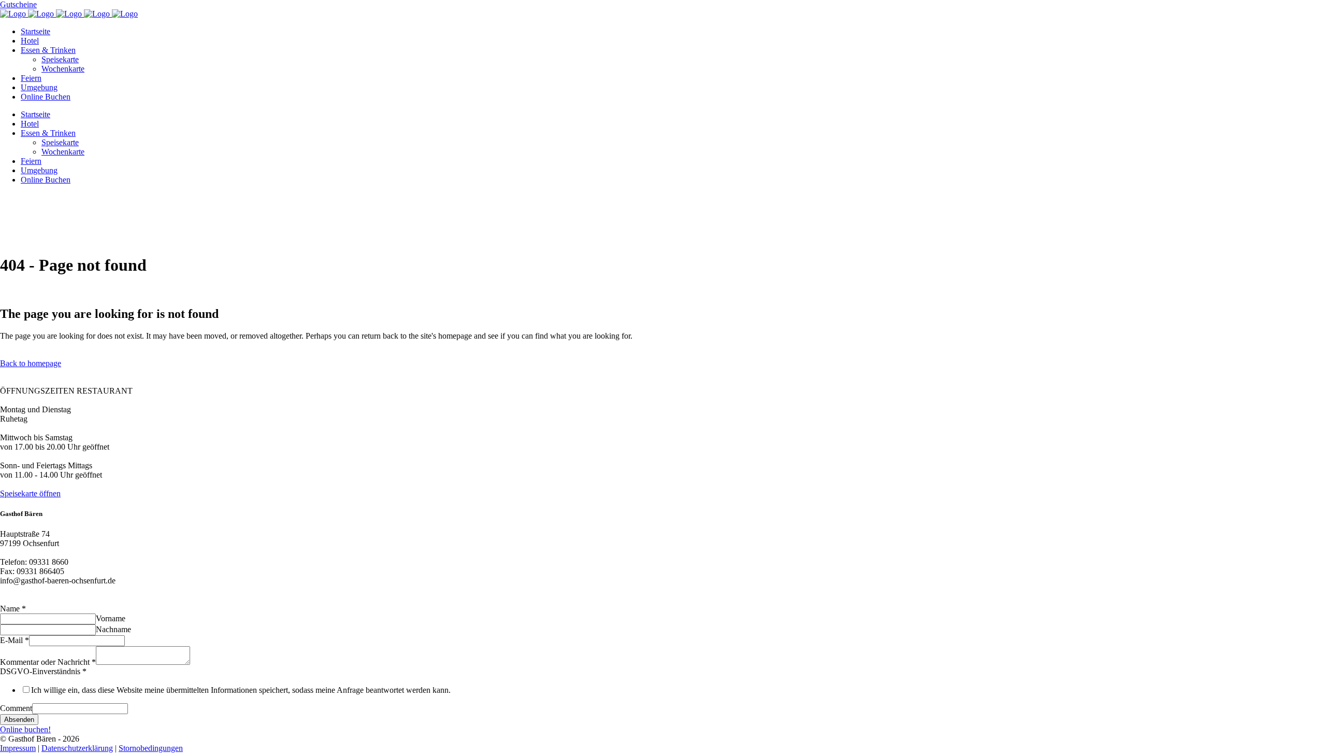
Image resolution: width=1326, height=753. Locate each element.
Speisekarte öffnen (30, 493)
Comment (16, 708)
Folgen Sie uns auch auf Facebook (56, 599)
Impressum (18, 748)
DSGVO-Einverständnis (43, 671)
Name (13, 608)
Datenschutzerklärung (77, 748)
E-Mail (14, 640)
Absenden (19, 719)
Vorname (110, 618)
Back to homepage (30, 363)
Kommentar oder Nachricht (48, 662)
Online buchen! (25, 729)
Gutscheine (18, 4)
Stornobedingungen (151, 748)
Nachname (113, 629)
